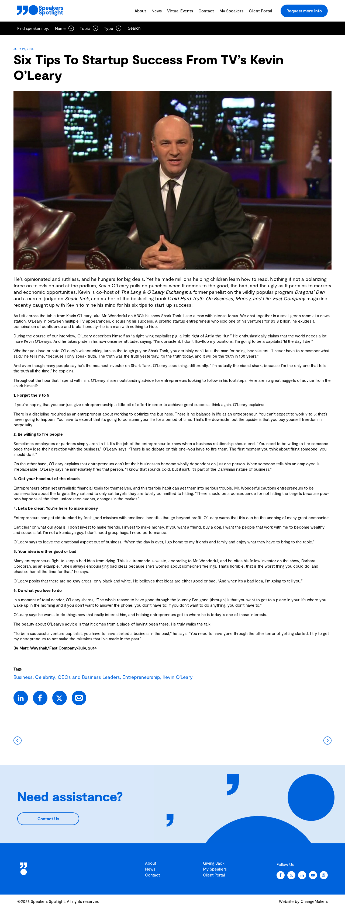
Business (23, 677)
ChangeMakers (314, 901)
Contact (206, 10)
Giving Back (214, 863)
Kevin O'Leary (178, 677)
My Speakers (231, 10)
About (140, 10)
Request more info (304, 10)
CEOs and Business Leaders (89, 677)
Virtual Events (180, 10)
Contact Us (48, 818)
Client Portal (260, 10)
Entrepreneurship (141, 677)
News (156, 10)
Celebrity (45, 677)
